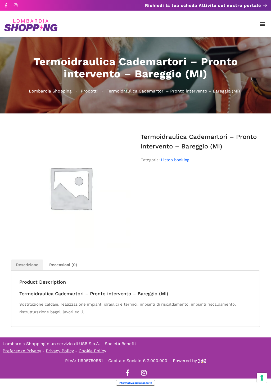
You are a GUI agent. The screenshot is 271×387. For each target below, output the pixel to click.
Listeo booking (175, 159)
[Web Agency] (202, 360)
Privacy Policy (60, 350)
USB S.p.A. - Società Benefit (107, 343)
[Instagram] (15, 5)
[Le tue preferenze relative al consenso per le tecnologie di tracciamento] (262, 378)
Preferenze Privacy (22, 350)
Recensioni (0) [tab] (63, 264)
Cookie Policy (92, 350)
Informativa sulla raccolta (135, 382)
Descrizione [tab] (27, 264)
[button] (262, 24)
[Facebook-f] (6, 5)
